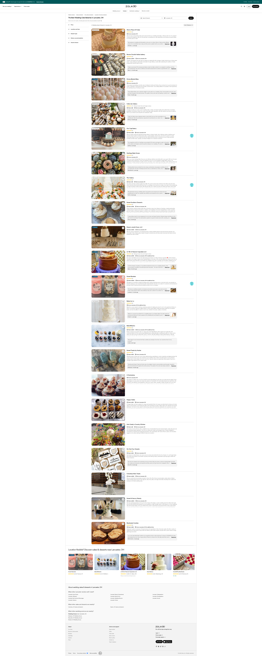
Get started (159, 641)
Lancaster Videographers (158, 594)
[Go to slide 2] (107, 50)
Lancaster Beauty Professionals (117, 594)
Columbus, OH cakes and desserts (75, 607)
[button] (162, 18)
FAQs (110, 631)
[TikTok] (165, 646)
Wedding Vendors (71, 14)
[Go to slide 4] (109, 50)
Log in (157, 633)
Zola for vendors (256, 1)
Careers (70, 637)
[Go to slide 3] (108, 50)
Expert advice (17, 6)
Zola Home (250, 1)
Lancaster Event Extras (73, 594)
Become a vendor (145, 10)
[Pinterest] (158, 646)
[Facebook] (156, 646)
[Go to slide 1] (106, 50)
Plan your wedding (7, 6)
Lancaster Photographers (158, 596)
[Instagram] (163, 646)
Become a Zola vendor (73, 631)
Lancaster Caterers (72, 600)
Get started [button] (255, 6)
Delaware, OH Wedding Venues (75, 616)
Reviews (70, 633)
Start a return (112, 635)
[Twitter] (160, 646)
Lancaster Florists (114, 600)
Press (69, 639)
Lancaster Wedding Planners (116, 598)
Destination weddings (134, 11)
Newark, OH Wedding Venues (74, 619)
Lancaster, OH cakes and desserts (101, 14)
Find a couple (27, 6)
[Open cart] (244, 6)
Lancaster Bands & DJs (115, 596)
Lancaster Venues (156, 598)
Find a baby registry (160, 637)
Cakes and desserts (79, 14)
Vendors (124, 11)
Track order (111, 633)
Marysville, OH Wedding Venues (75, 617)
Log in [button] (249, 6)
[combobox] (176, 18)
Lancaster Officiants (72, 596)
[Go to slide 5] (110, 50)
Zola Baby (245, 1)
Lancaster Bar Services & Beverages (76, 598)
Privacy (69, 653)
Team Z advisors (112, 642)
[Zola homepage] (131, 6)
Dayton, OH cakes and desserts (117, 607)
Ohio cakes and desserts (89, 14)
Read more (167, 44)
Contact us (111, 639)
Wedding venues (116, 11)
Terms (34, 1)
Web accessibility (93, 653)
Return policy (112, 637)
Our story (70, 629)
